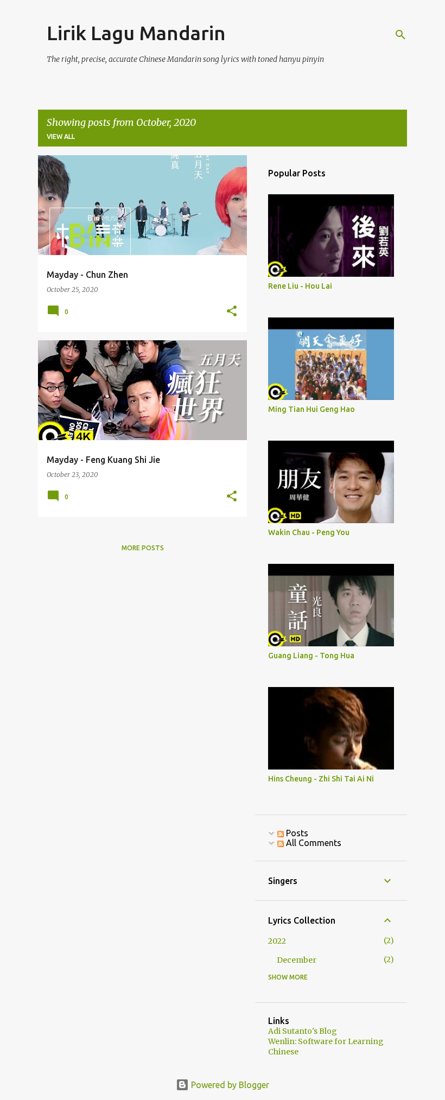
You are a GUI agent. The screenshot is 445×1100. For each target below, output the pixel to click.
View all (61, 136)
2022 (277, 941)
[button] (231, 311)
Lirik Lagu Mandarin (136, 33)
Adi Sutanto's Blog (302, 1031)
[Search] (400, 35)
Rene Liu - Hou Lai (300, 286)
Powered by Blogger (229, 1085)
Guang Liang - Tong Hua (311, 655)
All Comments (312, 843)
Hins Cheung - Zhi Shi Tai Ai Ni (321, 778)
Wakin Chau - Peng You (308, 532)
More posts (143, 547)
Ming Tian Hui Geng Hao (311, 409)
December (296, 960)
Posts (296, 833)
